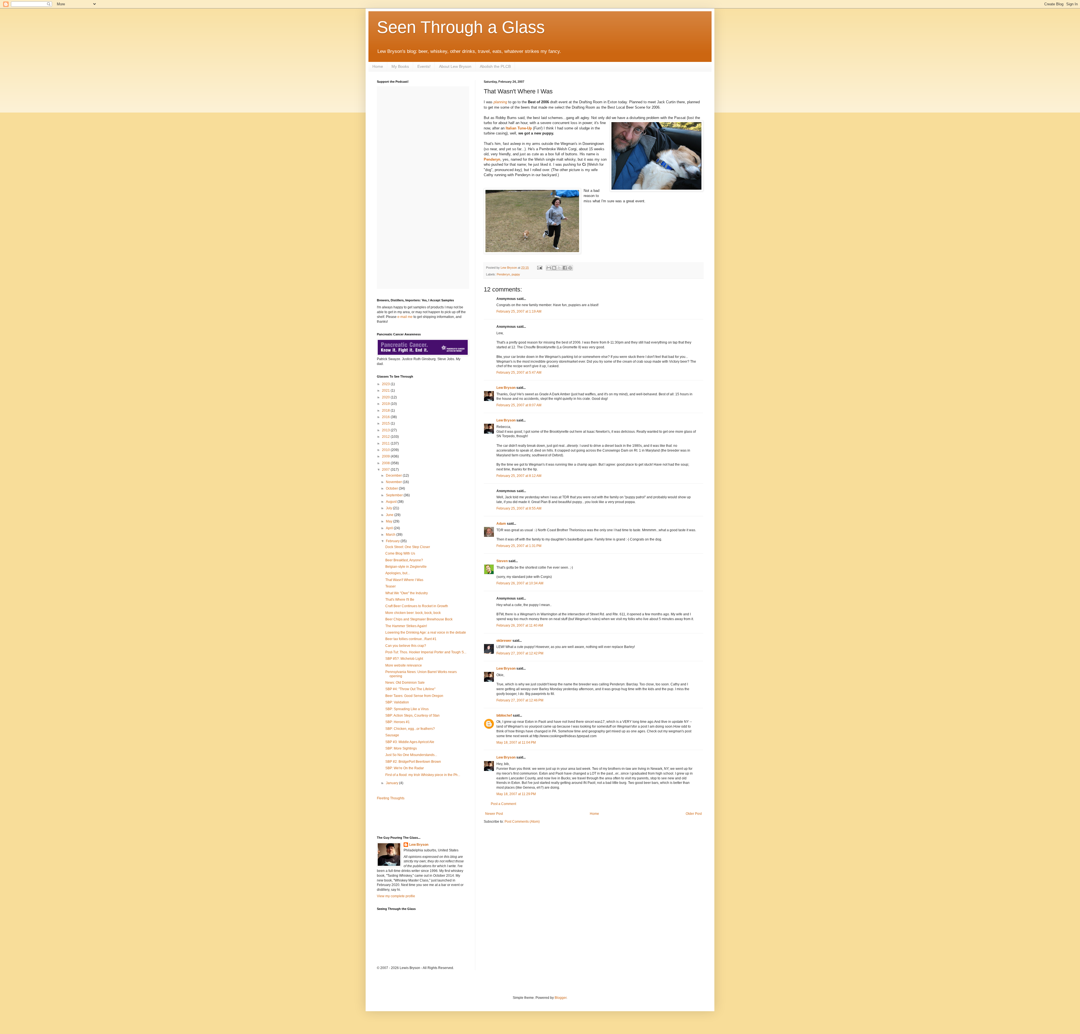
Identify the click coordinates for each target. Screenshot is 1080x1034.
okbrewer (504, 641)
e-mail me (405, 317)
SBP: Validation (397, 702)
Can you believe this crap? (405, 646)
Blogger (560, 998)
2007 (386, 470)
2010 (386, 450)
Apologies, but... (397, 573)
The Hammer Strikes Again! (406, 626)
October (392, 488)
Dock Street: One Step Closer (407, 547)
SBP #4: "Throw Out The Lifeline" (410, 689)
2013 (386, 430)
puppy (516, 274)
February (393, 541)
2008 (386, 463)
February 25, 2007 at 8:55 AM (518, 508)
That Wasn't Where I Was (404, 580)
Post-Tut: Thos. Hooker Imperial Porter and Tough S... (425, 652)
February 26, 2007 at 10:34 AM (519, 583)
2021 (386, 390)
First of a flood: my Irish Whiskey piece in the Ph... (422, 775)
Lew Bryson (506, 388)
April (390, 528)
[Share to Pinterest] (570, 268)
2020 (386, 397)
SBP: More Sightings (401, 748)
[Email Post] (539, 267)
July (389, 508)
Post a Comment (503, 804)
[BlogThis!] (554, 268)
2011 (386, 443)
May (389, 521)
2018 (386, 410)
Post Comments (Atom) (522, 822)
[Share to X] (559, 268)
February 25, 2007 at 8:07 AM (518, 405)
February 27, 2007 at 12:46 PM (519, 700)
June (390, 515)
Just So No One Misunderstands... (411, 755)
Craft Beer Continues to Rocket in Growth (416, 606)
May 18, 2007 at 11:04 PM (516, 742)
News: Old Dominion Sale (405, 683)
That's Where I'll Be (399, 600)
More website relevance (403, 665)
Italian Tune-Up (519, 128)
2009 (386, 456)
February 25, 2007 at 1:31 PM (518, 546)
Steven (502, 561)
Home (377, 66)
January (392, 783)
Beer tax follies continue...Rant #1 (410, 639)
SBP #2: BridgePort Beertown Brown (413, 762)
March (391, 535)
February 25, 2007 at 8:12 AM (518, 476)
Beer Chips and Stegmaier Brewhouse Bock (419, 619)
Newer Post (494, 814)
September (395, 495)
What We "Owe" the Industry (406, 593)
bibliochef (504, 715)
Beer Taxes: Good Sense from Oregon (414, 696)
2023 (386, 384)
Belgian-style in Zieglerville (406, 567)
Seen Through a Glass (461, 27)
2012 (386, 437)
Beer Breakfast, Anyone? (404, 560)
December (394, 475)
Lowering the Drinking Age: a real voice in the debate (425, 632)
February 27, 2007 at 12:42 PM (519, 653)
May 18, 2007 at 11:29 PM (516, 794)
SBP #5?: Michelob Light (404, 659)
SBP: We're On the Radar (404, 768)
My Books (400, 66)
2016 (386, 417)
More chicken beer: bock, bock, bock (413, 613)
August (391, 502)
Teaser (390, 586)
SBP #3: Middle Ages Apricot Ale (409, 742)
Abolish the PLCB (495, 66)
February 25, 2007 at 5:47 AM (518, 372)
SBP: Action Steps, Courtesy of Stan (412, 715)
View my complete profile (396, 896)
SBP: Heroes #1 (397, 722)
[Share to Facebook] (565, 268)
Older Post (694, 814)
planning (500, 102)
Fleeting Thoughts (390, 798)
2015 (386, 423)
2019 (386, 404)
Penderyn (492, 159)
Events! (424, 66)
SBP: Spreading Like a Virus (407, 709)
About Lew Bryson (455, 66)
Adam (501, 524)
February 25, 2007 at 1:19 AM (518, 311)
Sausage (392, 735)
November (394, 482)
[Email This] (549, 268)
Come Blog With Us (400, 553)
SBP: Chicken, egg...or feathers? (410, 729)
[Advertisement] (410, 817)
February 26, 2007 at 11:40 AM (519, 625)
